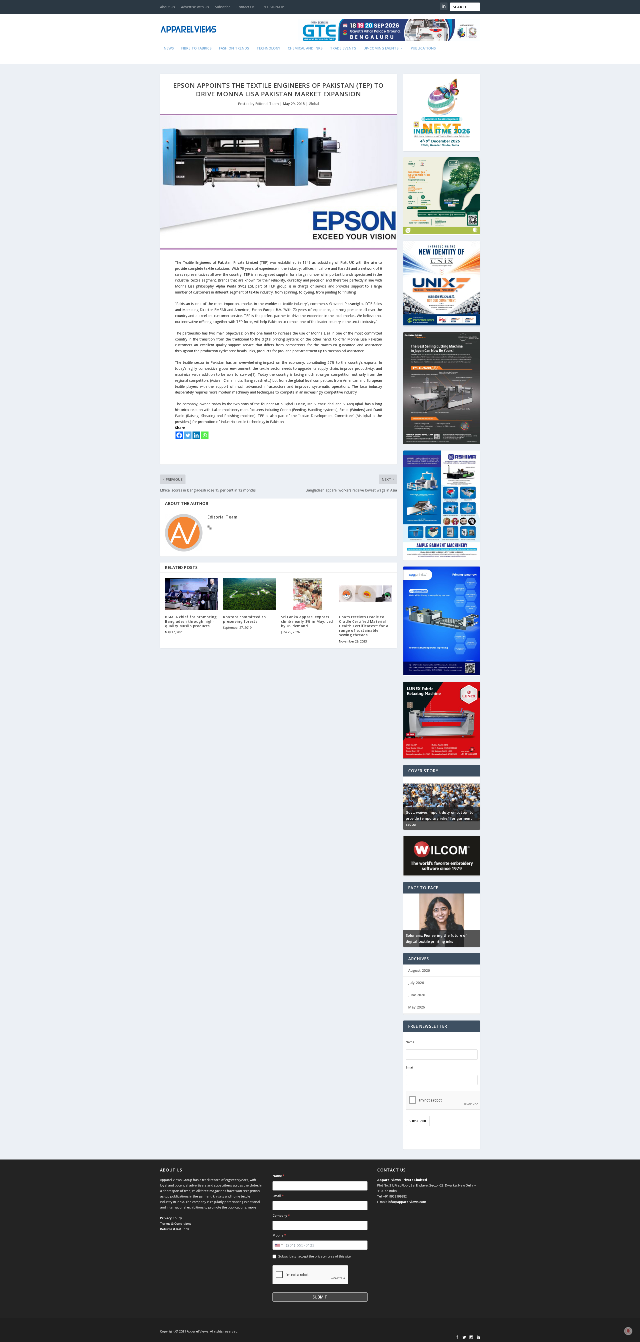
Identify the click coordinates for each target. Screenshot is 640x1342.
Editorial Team (267, 103)
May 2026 (416, 1007)
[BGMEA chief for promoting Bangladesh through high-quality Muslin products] (191, 594)
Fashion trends (234, 48)
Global (314, 103)
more (252, 1207)
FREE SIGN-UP (272, 6)
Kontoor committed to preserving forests (244, 619)
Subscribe (222, 6)
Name (410, 1042)
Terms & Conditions (175, 1223)
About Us (167, 6)
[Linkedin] (196, 435)
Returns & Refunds (174, 1229)
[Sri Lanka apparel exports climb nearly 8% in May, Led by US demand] (307, 594)
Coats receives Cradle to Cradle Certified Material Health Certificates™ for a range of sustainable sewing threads (363, 626)
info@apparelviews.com (407, 1202)
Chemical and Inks (305, 48)
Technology (268, 48)
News (169, 48)
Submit (319, 1297)
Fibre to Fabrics (196, 48)
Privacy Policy (171, 1218)
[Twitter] (188, 435)
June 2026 (416, 994)
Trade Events (343, 48)
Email (410, 1067)
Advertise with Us (195, 6)
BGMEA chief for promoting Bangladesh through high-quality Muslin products (191, 621)
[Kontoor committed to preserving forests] (249, 594)
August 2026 (419, 970)
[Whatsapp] (204, 435)
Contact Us (245, 6)
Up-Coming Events (381, 48)
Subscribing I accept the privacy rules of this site (314, 1256)
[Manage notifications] (628, 1331)
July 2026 (416, 982)
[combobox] (278, 1245)
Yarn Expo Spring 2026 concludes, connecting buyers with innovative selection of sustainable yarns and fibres (470, 818)
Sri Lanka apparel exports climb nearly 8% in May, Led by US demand (307, 621)
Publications (423, 48)
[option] (410, 920)
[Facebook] (179, 435)
